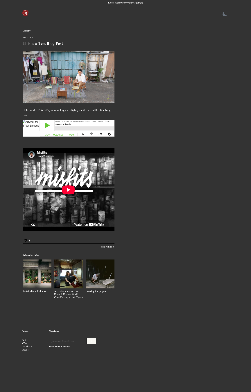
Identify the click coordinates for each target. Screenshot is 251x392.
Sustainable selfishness (34, 291)
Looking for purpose (96, 291)
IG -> (24, 339)
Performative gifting (133, 2)
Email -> (25, 349)
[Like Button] (25, 240)
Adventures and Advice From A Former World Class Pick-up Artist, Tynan (68, 294)
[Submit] (91, 341)
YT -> (24, 343)
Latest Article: (115, 2)
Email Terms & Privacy (59, 346)
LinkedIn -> (27, 346)
